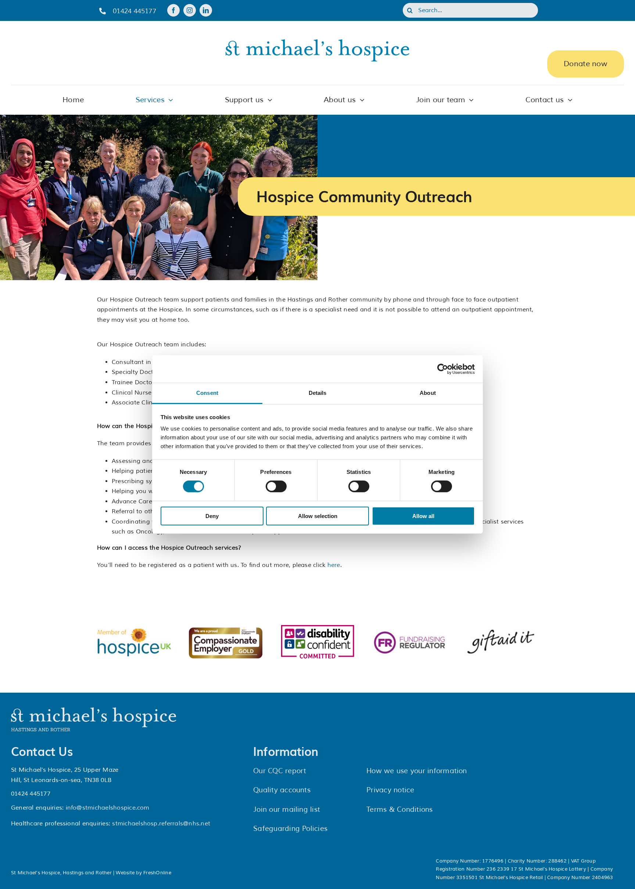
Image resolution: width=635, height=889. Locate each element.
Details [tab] (318, 393)
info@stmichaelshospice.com (108, 807)
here (333, 565)
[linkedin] (206, 10)
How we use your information (416, 771)
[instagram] (189, 10)
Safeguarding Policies (290, 828)
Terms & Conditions (399, 809)
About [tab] (428, 393)
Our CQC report (279, 771)
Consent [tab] (207, 393)
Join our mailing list (286, 809)
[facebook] (173, 10)
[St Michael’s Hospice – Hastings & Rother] (93, 710)
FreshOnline (157, 873)
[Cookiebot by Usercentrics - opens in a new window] (442, 368)
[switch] (276, 486)
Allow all (423, 516)
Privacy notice (390, 790)
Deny (212, 516)
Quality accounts (282, 790)
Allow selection (317, 516)
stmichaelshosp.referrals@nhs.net (161, 823)
